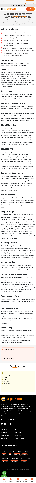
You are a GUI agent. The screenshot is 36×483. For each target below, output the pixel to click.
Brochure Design (8, 356)
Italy (5, 373)
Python (26, 451)
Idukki (5, 377)
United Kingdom (8, 375)
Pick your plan (19, 438)
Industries (4, 432)
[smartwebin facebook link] (1, 419)
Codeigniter (5, 458)
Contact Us (18, 441)
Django (4, 455)
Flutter (28, 458)
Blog (16, 429)
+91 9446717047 (9, 2)
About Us (4, 429)
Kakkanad (6, 386)
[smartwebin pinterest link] (11, 419)
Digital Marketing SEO (9, 349)
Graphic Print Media (9, 358)
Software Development (10, 352)
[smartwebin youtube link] (14, 419)
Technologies (5, 435)
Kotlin (22, 458)
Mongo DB (5, 462)
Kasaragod (7, 383)
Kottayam (6, 390)
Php (10, 455)
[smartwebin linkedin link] (8, 419)
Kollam (5, 388)
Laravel (24, 455)
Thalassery (6, 381)
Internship (18, 435)
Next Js (12, 451)
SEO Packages (5, 441)
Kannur (5, 379)
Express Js (17, 455)
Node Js (19, 451)
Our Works (4, 438)
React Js (4, 451)
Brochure (30, 9)
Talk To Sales (30, 2)
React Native (14, 462)
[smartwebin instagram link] (5, 419)
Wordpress (15, 458)
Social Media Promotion (10, 354)
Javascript (24, 462)
